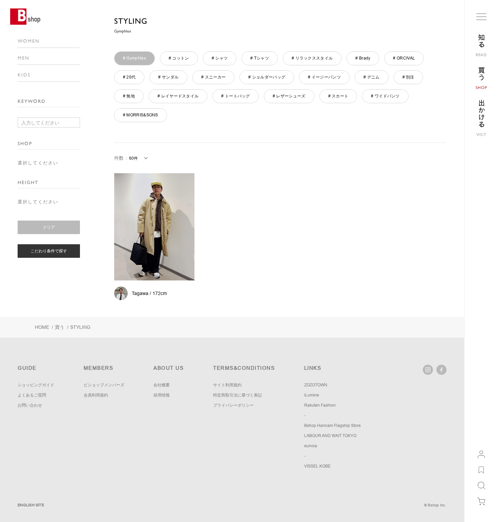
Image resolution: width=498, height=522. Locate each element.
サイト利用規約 (227, 385)
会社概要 (161, 385)
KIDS (24, 74)
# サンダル (168, 77)
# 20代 (129, 77)
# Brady (362, 58)
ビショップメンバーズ (104, 385)
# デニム (372, 77)
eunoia (310, 446)
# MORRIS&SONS (140, 115)
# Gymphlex (134, 58)
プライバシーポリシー (233, 405)
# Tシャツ (259, 58)
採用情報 (161, 395)
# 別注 (408, 77)
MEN (23, 58)
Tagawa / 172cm (149, 293)
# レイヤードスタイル (178, 96)
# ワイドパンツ (385, 96)
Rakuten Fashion (320, 405)
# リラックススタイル (312, 58)
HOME (42, 327)
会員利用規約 (96, 395)
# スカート (338, 96)
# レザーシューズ (289, 96)
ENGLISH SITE (31, 505)
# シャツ (220, 58)
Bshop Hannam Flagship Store (332, 425)
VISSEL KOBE (317, 466)
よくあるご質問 (32, 395)
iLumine (311, 395)
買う (59, 327)
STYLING (130, 21)
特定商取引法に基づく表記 (237, 395)
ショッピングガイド (36, 385)
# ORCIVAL (404, 58)
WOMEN (29, 41)
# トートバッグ (235, 96)
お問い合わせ (30, 405)
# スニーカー (213, 77)
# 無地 (129, 96)
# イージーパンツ (324, 77)
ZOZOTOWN (315, 385)
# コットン (179, 58)
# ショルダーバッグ (266, 77)
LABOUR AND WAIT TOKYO (330, 435)
